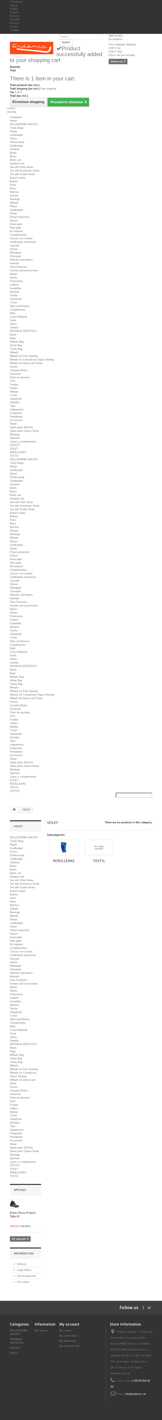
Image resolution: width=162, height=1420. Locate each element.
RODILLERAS (18, 452)
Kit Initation (16, 231)
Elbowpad (15, 252)
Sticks (13, 138)
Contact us (16, 1)
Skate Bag (16, 345)
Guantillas (15, 288)
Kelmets (14, 263)
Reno (13, 188)
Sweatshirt (16, 298)
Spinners (15, 437)
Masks (14, 274)
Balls (13, 313)
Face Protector (18, 266)
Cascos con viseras (21, 238)
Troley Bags (17, 127)
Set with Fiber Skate (21, 167)
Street (13, 213)
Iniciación (15, 373)
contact (11, 108)
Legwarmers (17, 409)
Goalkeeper (16, 134)
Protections (16, 281)
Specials (20, 1190)
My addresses (67, 1340)
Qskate (14, 195)
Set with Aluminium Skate (24, 170)
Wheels (14, 202)
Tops (12, 405)
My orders (65, 1330)
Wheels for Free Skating (24, 356)
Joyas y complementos (23, 441)
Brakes (14, 181)
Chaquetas (16, 413)
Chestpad (15, 256)
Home (13, 120)
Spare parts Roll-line (21, 427)
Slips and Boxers (19, 306)
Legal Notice (23, 1269)
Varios (13, 323)
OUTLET (15, 445)
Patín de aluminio (20, 377)
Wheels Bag (17, 341)
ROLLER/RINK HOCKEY (24, 124)
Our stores (22, 1281)
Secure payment (26, 1275)
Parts (13, 184)
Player (13, 131)
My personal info (69, 1346)
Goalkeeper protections (23, 241)
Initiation (15, 149)
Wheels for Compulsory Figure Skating (32, 359)
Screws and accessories (24, 270)
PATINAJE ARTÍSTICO (23, 331)
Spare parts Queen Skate (24, 430)
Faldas (14, 388)
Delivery (21, 1264)
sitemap (11, 111)
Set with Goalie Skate (22, 174)
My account (69, 1324)
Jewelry (14, 327)
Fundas (14, 384)
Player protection (19, 216)
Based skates (18, 177)
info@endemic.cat (135, 1393)
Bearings (15, 199)
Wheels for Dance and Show (26, 363)
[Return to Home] (14, 809)
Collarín (14, 284)
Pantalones (16, 416)
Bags (13, 338)
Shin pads (15, 227)
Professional (17, 142)
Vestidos (15, 402)
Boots (13, 152)
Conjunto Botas (18, 370)
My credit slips (68, 1335)
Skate (13, 423)
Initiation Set (17, 163)
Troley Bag (16, 348)
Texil (12, 380)
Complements (18, 309)
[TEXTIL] (99, 847)
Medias (14, 391)
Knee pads (16, 224)
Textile (13, 295)
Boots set (15, 159)
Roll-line (14, 192)
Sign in (14, 5)
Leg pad (14, 245)
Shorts (13, 277)
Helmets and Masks (21, 259)
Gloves (14, 220)
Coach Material (18, 316)
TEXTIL (14, 455)
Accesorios (16, 420)
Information (24, 1253)
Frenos (14, 366)
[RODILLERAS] (64, 847)
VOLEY (14, 448)
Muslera (14, 291)
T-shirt (13, 302)
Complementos (18, 234)
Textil (13, 320)
